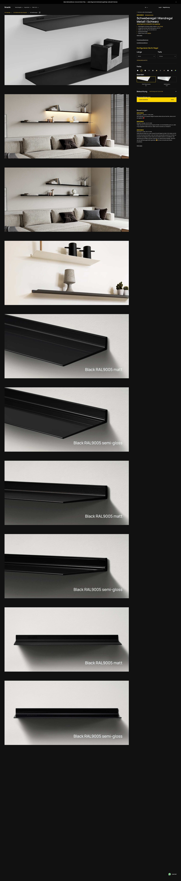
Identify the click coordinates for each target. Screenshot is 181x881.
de (145, 7)
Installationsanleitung (142, 42)
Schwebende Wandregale (20, 12)
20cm (139, 56)
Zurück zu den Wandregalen (145, 12)
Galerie (149, 33)
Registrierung (166, 7)
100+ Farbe (160, 26)
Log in (160, 7)
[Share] (40, 12)
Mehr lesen (139, 35)
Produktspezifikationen (142, 40)
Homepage (7, 12)
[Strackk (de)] (8, 7)
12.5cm (161, 56)
